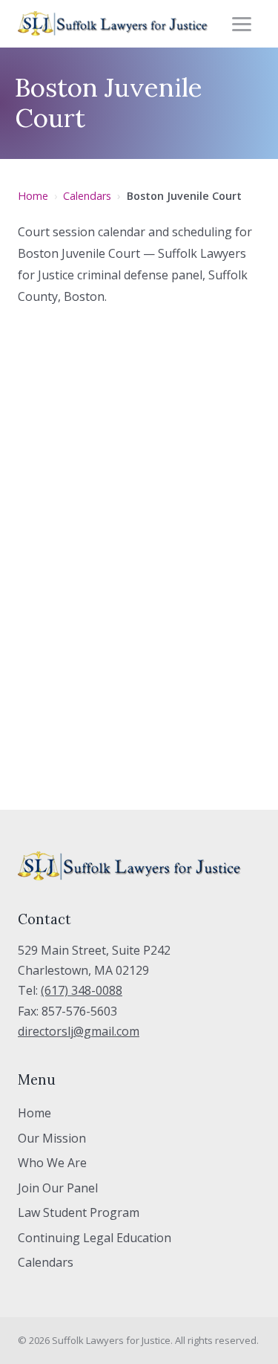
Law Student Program (78, 1212)
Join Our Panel (58, 1188)
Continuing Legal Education (94, 1238)
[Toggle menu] (244, 23)
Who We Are (52, 1162)
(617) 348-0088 (81, 990)
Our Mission (52, 1138)
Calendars (87, 196)
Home (33, 196)
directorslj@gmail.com (78, 1031)
